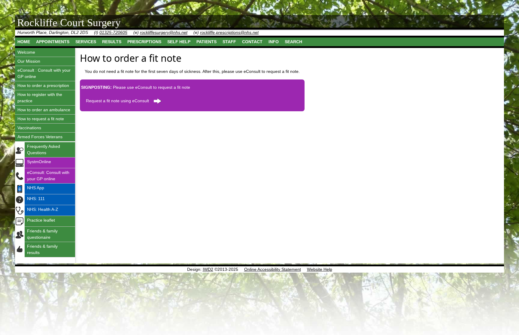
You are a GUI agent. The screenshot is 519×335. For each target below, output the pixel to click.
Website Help (319, 269)
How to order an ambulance (43, 109)
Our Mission (28, 61)
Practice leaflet (41, 220)
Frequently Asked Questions (43, 149)
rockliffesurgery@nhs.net (163, 32)
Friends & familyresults (42, 249)
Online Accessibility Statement (272, 269)
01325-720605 (113, 32)
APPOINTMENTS (52, 41)
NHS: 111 (36, 198)
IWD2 (208, 269)
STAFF (229, 41)
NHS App (35, 187)
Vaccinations (29, 127)
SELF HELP (178, 41)
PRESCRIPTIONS (144, 41)
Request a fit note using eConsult (117, 100)
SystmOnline (39, 161)
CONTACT (252, 41)
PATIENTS (206, 41)
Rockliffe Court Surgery (69, 22)
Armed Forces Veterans (39, 136)
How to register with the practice (39, 97)
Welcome (26, 52)
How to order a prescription (43, 85)
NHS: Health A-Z (42, 209)
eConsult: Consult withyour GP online (48, 175)
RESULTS (111, 41)
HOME (23, 41)
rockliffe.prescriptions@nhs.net (229, 32)
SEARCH (293, 41)
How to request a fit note (40, 118)
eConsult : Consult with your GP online (44, 73)
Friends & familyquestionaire (42, 234)
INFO (274, 41)
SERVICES (85, 41)
